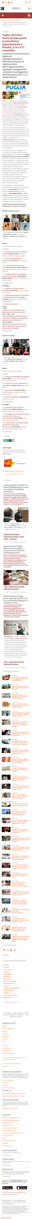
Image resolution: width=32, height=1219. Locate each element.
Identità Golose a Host (9, 1130)
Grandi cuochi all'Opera (10, 1128)
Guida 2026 (6, 1155)
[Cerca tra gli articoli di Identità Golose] (26, 2)
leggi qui (23, 527)
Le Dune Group (17, 392)
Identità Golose (19, 471)
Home (4, 20)
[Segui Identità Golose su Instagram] (6, 2)
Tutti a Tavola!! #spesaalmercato (12, 1133)
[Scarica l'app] (7, 1187)
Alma (3, 380)
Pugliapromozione (8, 115)
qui (13, 206)
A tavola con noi (7, 1146)
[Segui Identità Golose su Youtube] (11, 2)
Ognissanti (15, 278)
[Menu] (3, 15)
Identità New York (8, 1125)
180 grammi (5, 399)
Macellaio (23, 427)
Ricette (4, 1031)
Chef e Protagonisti (8, 1029)
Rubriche (10, 20)
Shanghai (5, 1143)
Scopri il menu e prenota (10, 1108)
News (4, 1041)
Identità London (7, 1123)
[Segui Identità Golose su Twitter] (8, 2)
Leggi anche (7, 480)
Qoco (4, 1138)
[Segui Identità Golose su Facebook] (3, 2)
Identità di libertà (8, 1135)
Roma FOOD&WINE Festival (11, 1120)
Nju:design (18, 256)
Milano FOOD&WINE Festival (11, 1118)
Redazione (5, 1036)
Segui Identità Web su (9, 945)
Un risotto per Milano (9, 1141)
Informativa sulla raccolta (6, 1217)
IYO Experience (22, 260)
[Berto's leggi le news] (16, 8)
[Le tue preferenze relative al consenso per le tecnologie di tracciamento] (1, 914)
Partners (5, 1039)
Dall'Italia (17, 20)
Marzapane (25, 385)
